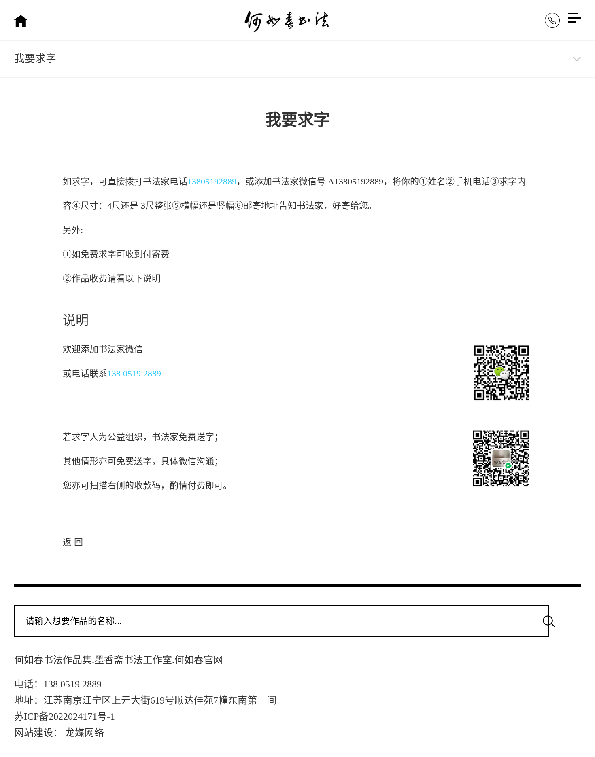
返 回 (73, 542)
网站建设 (33, 732)
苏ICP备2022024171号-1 (64, 716)
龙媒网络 (84, 732)
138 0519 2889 (134, 373)
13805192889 (211, 181)
